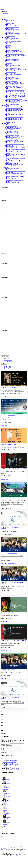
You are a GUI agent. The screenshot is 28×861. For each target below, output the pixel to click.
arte (6, 425)
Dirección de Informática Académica (14, 109)
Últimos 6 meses (7, 367)
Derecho (8, 21)
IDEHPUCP (9, 64)
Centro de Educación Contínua (13, 68)
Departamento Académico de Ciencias (15, 54)
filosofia (3, 479)
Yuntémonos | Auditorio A (12, 131)
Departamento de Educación (12, 59)
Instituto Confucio (10, 79)
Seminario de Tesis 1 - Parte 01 (8, 255)
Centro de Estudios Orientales (13, 103)
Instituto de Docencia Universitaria (14, 82)
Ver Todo (4, 363)
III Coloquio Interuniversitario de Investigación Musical (10, 418)
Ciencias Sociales (10, 20)
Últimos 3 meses (7, 366)
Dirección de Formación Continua (14, 119)
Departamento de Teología (12, 146)
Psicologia (8, 49)
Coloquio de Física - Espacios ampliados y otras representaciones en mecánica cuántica (11, 313)
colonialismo (8, 650)
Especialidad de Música (11, 70)
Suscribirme (3, 752)
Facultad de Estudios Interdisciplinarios (15, 34)
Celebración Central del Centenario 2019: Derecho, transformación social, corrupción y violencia (12, 203)
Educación (8, 24)
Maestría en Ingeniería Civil (12, 182)
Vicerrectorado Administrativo (13, 128)
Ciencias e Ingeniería (11, 28)
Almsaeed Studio (16, 855)
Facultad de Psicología (11, 142)
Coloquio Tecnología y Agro (12, 135)
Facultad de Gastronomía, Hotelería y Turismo (16, 33)
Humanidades (9, 39)
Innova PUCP (9, 129)
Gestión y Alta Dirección (12, 31)
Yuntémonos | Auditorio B (12, 132)
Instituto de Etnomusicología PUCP (14, 99)
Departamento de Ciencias (12, 60)
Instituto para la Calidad (11, 81)
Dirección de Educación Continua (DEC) (15, 147)
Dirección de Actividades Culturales (14, 164)
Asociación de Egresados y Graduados (15, 144)
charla (7, 479)
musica (2, 425)
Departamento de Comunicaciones (14, 51)
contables (13, 563)
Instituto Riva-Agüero (11, 67)
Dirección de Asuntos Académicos (14, 118)
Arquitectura (9, 46)
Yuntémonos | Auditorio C (12, 133)
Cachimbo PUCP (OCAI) (12, 163)
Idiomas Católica (10, 77)
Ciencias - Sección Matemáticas (13, 41)
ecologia (3, 621)
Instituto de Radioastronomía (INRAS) (15, 141)
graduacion (3, 563)
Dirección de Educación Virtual (13, 110)
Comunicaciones (10, 23)
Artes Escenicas (9, 32)
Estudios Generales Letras (12, 25)
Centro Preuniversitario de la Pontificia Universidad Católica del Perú (15, 84)
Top (1, 859)
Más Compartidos (8, 361)
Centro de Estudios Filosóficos (13, 65)
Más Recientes (5, 356)
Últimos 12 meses (8, 369)
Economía (8, 45)
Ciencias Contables (10, 36)
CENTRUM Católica (11, 72)
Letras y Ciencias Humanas (12, 29)
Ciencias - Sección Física (12, 38)
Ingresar (5, 13)
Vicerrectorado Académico (12, 140)
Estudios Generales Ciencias (12, 27)
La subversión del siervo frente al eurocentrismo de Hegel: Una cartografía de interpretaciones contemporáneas (13, 391)
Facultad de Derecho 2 (11, 145)
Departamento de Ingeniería (12, 50)
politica (7, 621)
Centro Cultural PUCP (11, 73)
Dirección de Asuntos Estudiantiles (14, 108)
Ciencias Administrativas (12, 43)
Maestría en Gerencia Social (12, 168)
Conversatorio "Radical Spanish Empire (12, 447)
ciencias (9, 563)
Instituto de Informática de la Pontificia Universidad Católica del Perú (15, 137)
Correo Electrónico (5, 744)
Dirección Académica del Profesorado (14, 117)
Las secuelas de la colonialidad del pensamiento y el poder (11, 644)
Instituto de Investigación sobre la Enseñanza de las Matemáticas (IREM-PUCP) (16, 101)
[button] (2, 9)
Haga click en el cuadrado (7, 745)
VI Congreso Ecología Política (9, 615)
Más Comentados (8, 360)
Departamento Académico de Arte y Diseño (16, 57)
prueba (7, 121)
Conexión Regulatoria (11, 122)
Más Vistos (6, 358)
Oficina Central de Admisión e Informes (15, 106)
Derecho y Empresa (10, 172)
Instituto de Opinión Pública (12, 86)
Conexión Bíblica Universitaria (13, 78)
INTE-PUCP (9, 63)
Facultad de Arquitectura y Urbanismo (15, 157)
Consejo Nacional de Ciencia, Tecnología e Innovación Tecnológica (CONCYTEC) (16, 94)
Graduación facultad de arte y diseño (11, 672)
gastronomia (10, 593)
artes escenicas (9, 42)
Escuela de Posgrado (11, 169)
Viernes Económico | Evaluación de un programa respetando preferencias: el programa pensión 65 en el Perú (14, 266)
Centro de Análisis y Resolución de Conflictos (16, 69)
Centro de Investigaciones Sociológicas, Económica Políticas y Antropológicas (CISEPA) (15, 91)
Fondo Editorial (9, 52)
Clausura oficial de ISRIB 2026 (10, 531)
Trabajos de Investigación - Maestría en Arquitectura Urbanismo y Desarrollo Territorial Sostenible (12, 300)
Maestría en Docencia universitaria (14, 178)
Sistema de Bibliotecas (11, 126)
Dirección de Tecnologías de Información (15, 139)
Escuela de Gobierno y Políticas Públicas (15, 171)
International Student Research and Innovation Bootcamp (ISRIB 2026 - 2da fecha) (12, 702)
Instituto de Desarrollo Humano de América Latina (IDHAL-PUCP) (16, 97)
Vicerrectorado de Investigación (13, 127)
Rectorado (8, 124)
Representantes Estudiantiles (12, 104)
